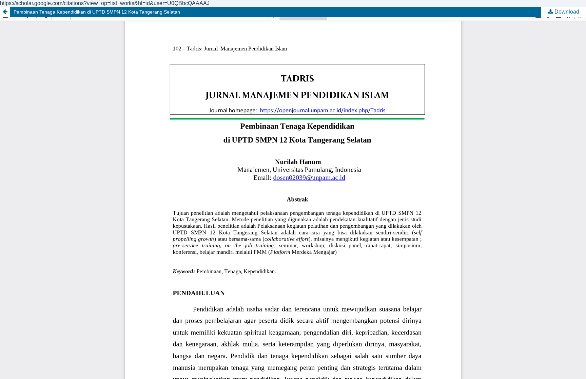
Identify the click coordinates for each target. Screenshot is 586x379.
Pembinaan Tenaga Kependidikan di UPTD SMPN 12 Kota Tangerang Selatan (97, 12)
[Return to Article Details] (5, 12)
